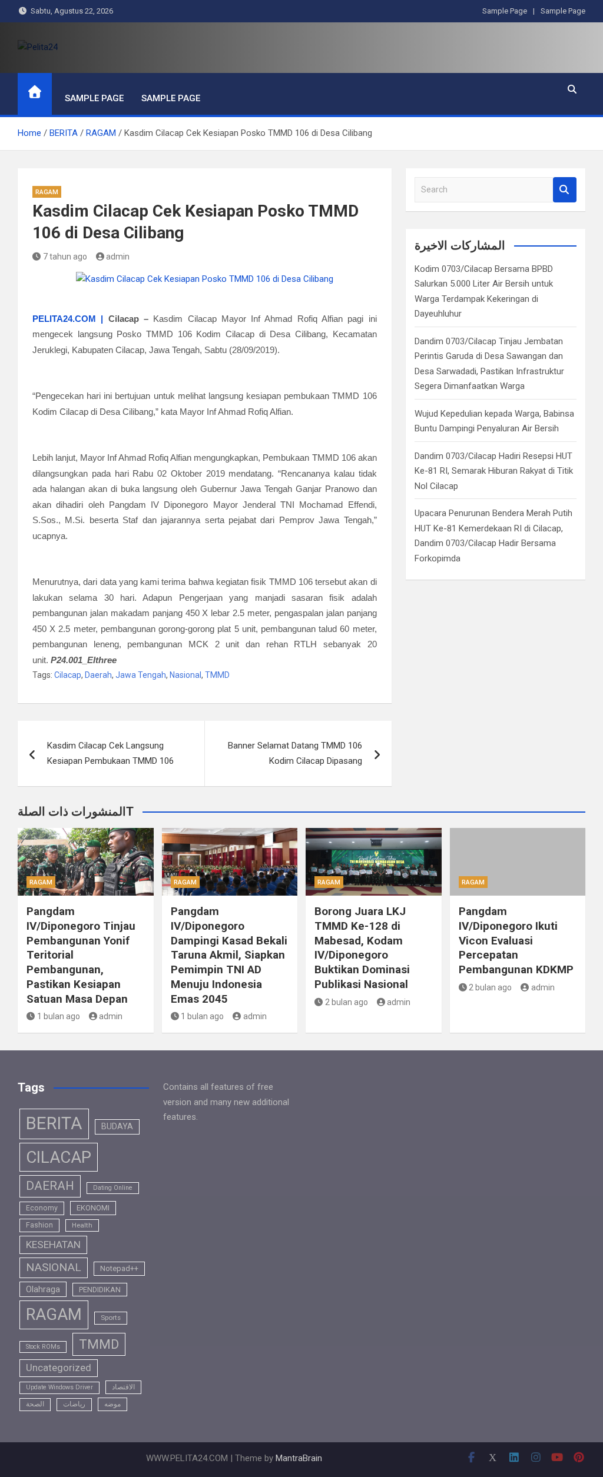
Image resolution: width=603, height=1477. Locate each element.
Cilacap (67, 675)
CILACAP (58, 1157)
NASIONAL (53, 1267)
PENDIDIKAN (100, 1289)
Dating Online (112, 1188)
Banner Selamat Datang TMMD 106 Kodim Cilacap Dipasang (295, 753)
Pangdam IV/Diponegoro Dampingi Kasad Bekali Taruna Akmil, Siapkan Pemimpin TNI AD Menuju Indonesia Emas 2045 (229, 954)
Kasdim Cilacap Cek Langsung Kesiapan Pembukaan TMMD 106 (110, 753)
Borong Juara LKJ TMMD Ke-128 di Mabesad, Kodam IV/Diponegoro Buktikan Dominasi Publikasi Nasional (362, 947)
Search (565, 189)
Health (82, 1225)
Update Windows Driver (59, 1387)
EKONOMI (93, 1207)
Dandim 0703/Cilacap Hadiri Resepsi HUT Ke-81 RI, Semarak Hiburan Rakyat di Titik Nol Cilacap (494, 471)
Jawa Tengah (140, 675)
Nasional (185, 675)
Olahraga (43, 1289)
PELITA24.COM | (67, 319)
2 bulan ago (346, 1002)
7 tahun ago (65, 256)
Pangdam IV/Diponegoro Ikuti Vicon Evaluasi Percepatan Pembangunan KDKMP (516, 940)
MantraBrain (299, 1458)
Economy (42, 1208)
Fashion (39, 1225)
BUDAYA (117, 1126)
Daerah (98, 675)
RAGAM (46, 192)
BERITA (54, 1123)
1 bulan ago (58, 1016)
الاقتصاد (123, 1387)
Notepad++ (119, 1268)
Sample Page (504, 10)
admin (118, 256)
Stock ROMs (43, 1346)
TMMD (217, 675)
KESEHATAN (53, 1244)
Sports (111, 1317)
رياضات (74, 1404)
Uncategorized (58, 1367)
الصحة (35, 1404)
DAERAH (50, 1186)
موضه (112, 1404)
